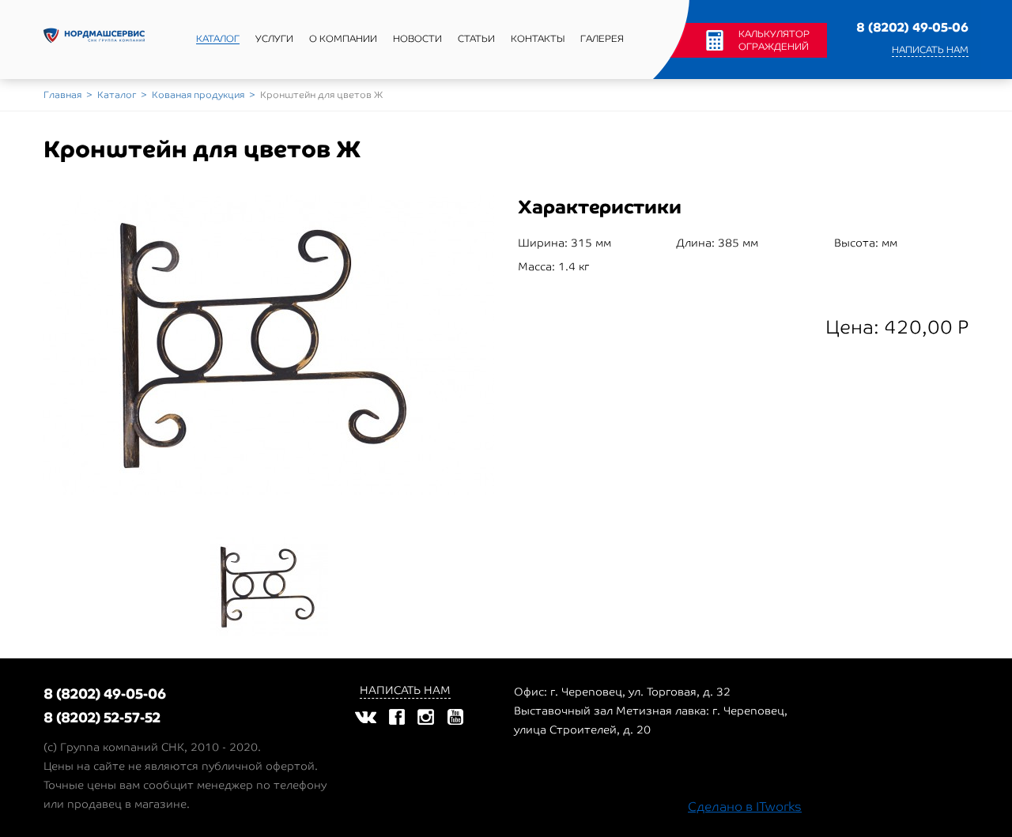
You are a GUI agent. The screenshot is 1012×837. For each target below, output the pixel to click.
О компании (343, 38)
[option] (268, 345)
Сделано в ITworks (745, 806)
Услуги (274, 38)
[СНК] (94, 39)
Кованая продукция (198, 94)
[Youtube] (455, 716)
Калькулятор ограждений (774, 40)
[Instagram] (425, 716)
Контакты (538, 38)
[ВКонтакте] (365, 716)
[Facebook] (397, 716)
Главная (62, 94)
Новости (417, 38)
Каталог (218, 38)
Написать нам (930, 49)
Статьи (476, 38)
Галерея (602, 38)
